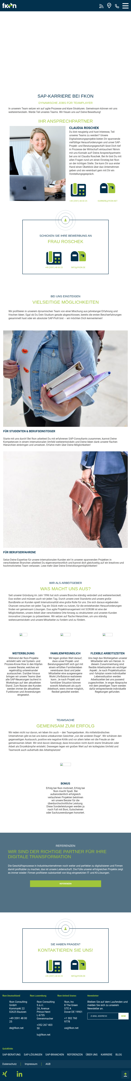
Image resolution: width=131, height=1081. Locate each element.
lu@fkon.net (43, 1034)
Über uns (92, 1054)
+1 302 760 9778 (70, 1020)
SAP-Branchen (54, 1054)
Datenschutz (9, 1064)
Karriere (106, 1054)
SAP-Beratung (11, 1054)
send (123, 1016)
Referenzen (75, 1054)
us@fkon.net (71, 1027)
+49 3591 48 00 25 (18, 1020)
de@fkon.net (16, 1027)
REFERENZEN (65, 884)
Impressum (31, 1064)
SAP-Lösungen (33, 1054)
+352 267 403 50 (44, 1026)
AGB (48, 1064)
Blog (119, 1054)
